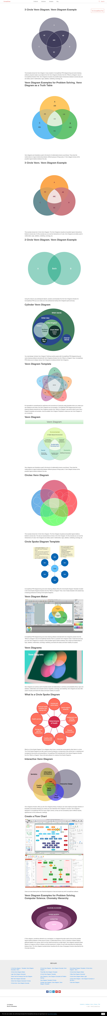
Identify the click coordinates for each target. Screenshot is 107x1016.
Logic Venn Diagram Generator (18, 974)
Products (36, 1)
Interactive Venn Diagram (39, 759)
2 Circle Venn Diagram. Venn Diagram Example (51, 239)
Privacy (95, 1004)
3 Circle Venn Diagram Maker (18, 972)
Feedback (87, 1004)
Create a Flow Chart (36, 816)
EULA (92, 1004)
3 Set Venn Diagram (74, 982)
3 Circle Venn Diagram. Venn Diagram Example (51, 9)
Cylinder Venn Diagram (37, 304)
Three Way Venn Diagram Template (48, 972)
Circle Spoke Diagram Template (42, 541)
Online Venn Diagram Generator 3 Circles (21, 981)
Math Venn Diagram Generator (18, 978)
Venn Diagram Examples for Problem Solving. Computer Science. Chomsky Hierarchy (50, 897)
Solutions (43, 1)
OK (103, 1013)
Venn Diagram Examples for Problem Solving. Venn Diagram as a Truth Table (53, 84)
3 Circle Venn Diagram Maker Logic (78, 976)
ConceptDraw (7, 1)
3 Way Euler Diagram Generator (77, 974)
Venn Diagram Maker (36, 596)
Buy (57, 1)
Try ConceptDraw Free (97, 11)
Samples (51, 1)
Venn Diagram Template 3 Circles (48, 980)
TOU (99, 1004)
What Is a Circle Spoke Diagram (42, 694)
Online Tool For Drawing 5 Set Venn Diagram (21, 976)
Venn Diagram (32, 417)
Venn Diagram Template (38, 363)
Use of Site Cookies (52, 1014)
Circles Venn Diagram (37, 475)
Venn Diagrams (33, 647)
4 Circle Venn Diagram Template (48, 974)
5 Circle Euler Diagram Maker (77, 972)
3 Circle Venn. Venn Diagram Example (46, 162)
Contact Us (82, 1004)
